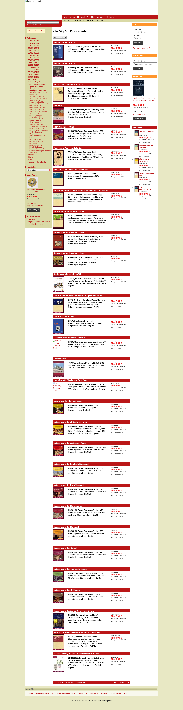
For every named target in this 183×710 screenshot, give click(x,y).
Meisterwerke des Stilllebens (66, 590)
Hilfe (125, 694)
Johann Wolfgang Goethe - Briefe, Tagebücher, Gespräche (80, 190)
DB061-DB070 (33, 55)
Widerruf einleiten (36, 31)
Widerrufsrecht (115, 694)
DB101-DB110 (33, 65)
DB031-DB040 (33, 48)
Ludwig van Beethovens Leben (67, 401)
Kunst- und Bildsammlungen (38, 149)
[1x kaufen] (119, 59)
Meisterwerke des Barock (65, 548)
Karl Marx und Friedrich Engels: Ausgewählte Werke (77, 295)
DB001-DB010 (33, 41)
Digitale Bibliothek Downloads (38, 104)
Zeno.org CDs (34, 113)
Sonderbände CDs (35, 117)
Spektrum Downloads (36, 124)
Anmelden (91, 17)
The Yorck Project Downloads (39, 111)
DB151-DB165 (33, 77)
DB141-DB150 (33, 75)
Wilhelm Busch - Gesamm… (146, 146)
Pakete (31, 137)
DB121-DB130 (33, 70)
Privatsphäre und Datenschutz (63, 694)
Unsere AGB (82, 694)
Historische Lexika (35, 147)
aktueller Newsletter (35, 224)
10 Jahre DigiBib (34, 100)
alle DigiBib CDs (34, 89)
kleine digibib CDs (35, 106)
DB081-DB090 (33, 60)
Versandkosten (37, 206)
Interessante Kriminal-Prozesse (68, 84)
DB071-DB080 (33, 58)
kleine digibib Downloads (37, 107)
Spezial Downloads (35, 122)
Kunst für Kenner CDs (36, 128)
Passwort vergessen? (141, 48)
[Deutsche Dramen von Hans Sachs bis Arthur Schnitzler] (138, 96)
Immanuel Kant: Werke (64, 42)
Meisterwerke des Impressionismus (70, 569)
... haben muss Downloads (38, 126)
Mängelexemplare (35, 134)
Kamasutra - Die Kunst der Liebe (68, 232)
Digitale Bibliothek (35, 87)
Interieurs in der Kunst (63, 127)
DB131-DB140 (33, 72)
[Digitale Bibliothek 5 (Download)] (136, 136)
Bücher (31, 157)
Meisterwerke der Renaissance (67, 506)
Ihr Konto (110, 17)
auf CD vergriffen (35, 139)
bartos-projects (107, 701)
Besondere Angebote (36, 84)
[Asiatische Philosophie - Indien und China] (32, 187)
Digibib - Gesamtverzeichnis (39, 222)
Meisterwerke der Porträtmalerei (68, 485)
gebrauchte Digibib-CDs (37, 136)
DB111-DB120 (33, 67)
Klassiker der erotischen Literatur (69, 338)
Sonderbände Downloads (37, 119)
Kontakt (72, 17)
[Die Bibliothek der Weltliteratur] (136, 178)
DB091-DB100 (33, 63)
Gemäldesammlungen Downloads (40, 151)
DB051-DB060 (33, 53)
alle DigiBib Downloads (37, 91)
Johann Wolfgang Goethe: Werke (68, 211)
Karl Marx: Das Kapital (63, 317)
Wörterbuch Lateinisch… (144, 160)
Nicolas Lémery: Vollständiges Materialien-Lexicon (77, 654)
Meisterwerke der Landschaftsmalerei (71, 464)
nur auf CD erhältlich (36, 141)
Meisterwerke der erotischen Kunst (69, 443)
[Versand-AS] (33, 1)
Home (65, 17)
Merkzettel (81, 17)
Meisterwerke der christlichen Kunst (70, 422)
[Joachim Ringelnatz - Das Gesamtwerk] (136, 192)
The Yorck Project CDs (36, 109)
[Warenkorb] (117, 17)
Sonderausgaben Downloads (38, 98)
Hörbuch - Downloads (37, 162)
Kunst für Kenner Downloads (38, 130)
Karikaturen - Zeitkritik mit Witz (68, 274)
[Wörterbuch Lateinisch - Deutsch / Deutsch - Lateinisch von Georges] (136, 164)
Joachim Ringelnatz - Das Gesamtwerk (71, 169)
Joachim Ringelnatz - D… (145, 188)
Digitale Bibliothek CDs (36, 102)
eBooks (31, 155)
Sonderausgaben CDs (36, 96)
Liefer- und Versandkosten (39, 694)
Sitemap (31, 219)
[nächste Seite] (128, 682)
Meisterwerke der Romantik (66, 527)
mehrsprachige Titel (35, 145)
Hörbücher (32, 159)
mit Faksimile (33, 143)
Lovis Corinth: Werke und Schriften (70, 380)
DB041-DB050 (33, 51)
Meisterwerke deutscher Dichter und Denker (74, 611)
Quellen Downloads (35, 132)
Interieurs (57, 105)
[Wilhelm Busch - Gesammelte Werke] (136, 150)
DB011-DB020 (33, 43)
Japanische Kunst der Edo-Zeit (67, 148)
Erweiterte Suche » (34, 25)
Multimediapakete (35, 82)
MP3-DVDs (32, 79)
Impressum (101, 17)
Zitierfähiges (33, 152)
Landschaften (59, 359)
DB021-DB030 (33, 46)
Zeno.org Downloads (36, 115)
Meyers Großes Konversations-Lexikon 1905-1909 (76, 632)
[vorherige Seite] (114, 682)
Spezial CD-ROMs (35, 121)
